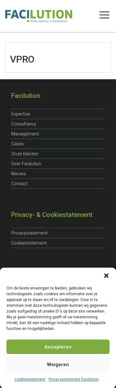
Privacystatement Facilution (74, 379)
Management (25, 133)
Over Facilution (26, 163)
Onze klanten (24, 153)
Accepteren (58, 347)
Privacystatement (29, 233)
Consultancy (23, 123)
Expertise (20, 113)
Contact (19, 183)
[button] (106, 275)
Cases (17, 143)
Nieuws (18, 173)
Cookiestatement (30, 379)
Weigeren (58, 364)
